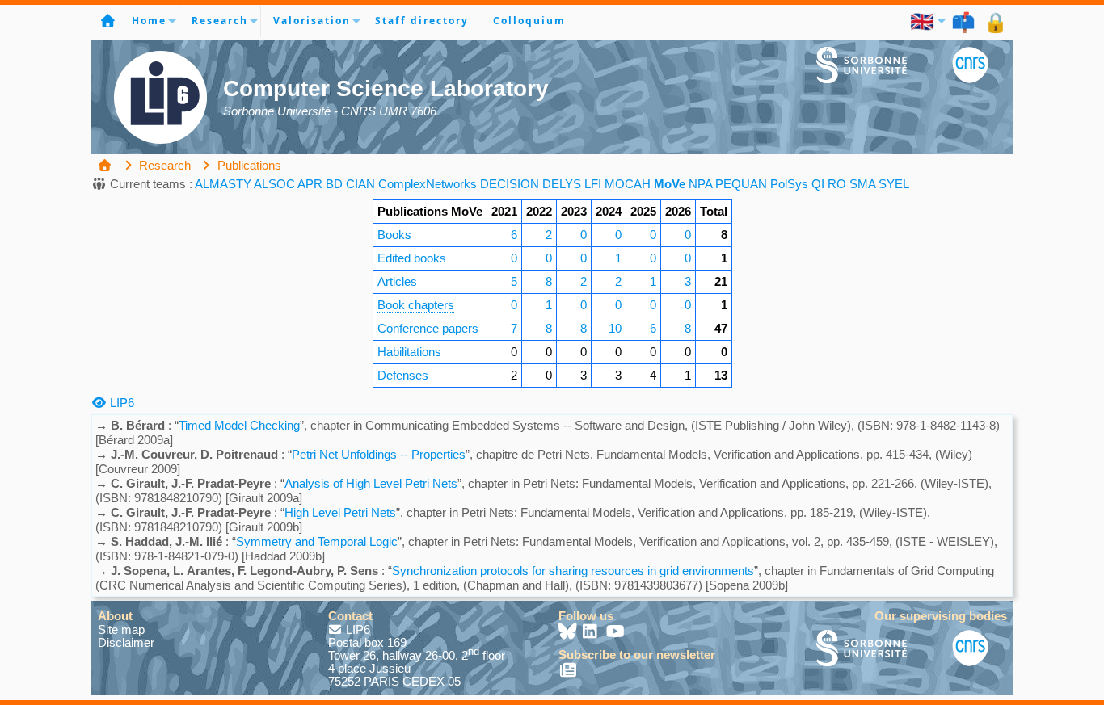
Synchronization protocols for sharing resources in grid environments (573, 570)
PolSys (789, 184)
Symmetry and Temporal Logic (317, 541)
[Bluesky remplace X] (568, 633)
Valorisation (312, 20)
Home (149, 20)
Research (220, 20)
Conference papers (427, 328)
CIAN (360, 184)
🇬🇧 (923, 21)
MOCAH (628, 184)
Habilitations (409, 352)
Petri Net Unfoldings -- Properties (379, 454)
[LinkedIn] (592, 633)
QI (817, 184)
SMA (862, 184)
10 (615, 328)
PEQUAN (741, 184)
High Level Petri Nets (340, 512)
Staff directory (422, 20)
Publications (247, 165)
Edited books (411, 258)
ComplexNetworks (427, 184)
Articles (397, 281)
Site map (121, 629)
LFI (592, 184)
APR (309, 184)
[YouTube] (615, 633)
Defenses (402, 375)
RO (837, 184)
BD (334, 184)
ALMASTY (223, 184)
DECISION (509, 184)
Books (394, 234)
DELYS (561, 184)
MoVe (669, 184)
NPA (700, 184)
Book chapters (415, 305)
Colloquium (529, 20)
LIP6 (120, 402)
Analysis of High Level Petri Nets (370, 483)
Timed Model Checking (239, 425)
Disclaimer (126, 642)
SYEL (894, 184)
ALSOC (274, 184)
